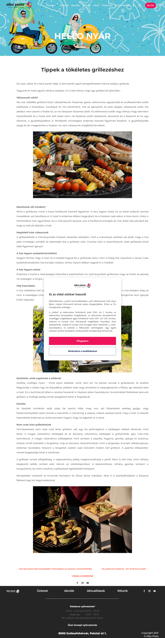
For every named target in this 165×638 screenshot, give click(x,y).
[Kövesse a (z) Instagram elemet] (82, 583)
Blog (150, 5)
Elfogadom (82, 340)
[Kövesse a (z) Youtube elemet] (88, 583)
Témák (50, 5)
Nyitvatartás (122, 5)
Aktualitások (96, 591)
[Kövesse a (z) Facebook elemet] (77, 583)
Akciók (76, 5)
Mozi (96, 5)
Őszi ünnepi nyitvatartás (82, 625)
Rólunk (86, 5)
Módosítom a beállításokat (82, 351)
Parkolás (107, 5)
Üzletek (64, 5)
